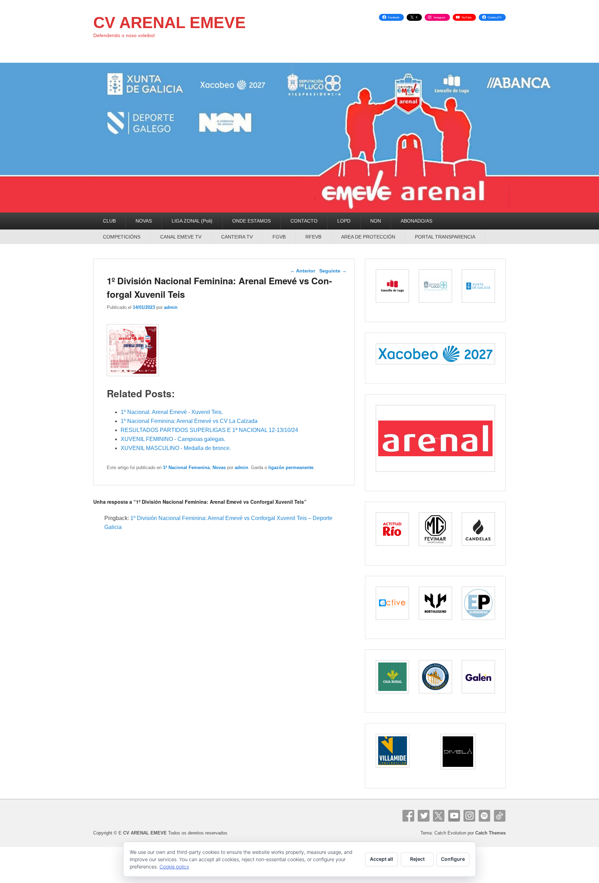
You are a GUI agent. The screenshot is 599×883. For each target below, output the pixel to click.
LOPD (343, 221)
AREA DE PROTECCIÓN (368, 237)
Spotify (485, 816)
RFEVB (313, 237)
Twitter (423, 816)
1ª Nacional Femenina (186, 467)
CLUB (109, 221)
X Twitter (439, 816)
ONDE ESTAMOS (251, 221)
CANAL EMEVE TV (180, 237)
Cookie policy (174, 866)
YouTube (454, 816)
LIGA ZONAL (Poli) (192, 221)
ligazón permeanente (290, 467)
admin (170, 307)
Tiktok (500, 816)
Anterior (302, 271)
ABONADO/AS (416, 221)
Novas (219, 467)
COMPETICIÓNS (121, 237)
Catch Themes (490, 833)
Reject (417, 859)
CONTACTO (304, 221)
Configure (453, 859)
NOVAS (144, 221)
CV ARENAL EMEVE (169, 23)
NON (375, 221)
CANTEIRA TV (237, 237)
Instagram (469, 816)
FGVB (279, 237)
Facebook (408, 816)
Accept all (381, 859)
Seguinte (333, 271)
